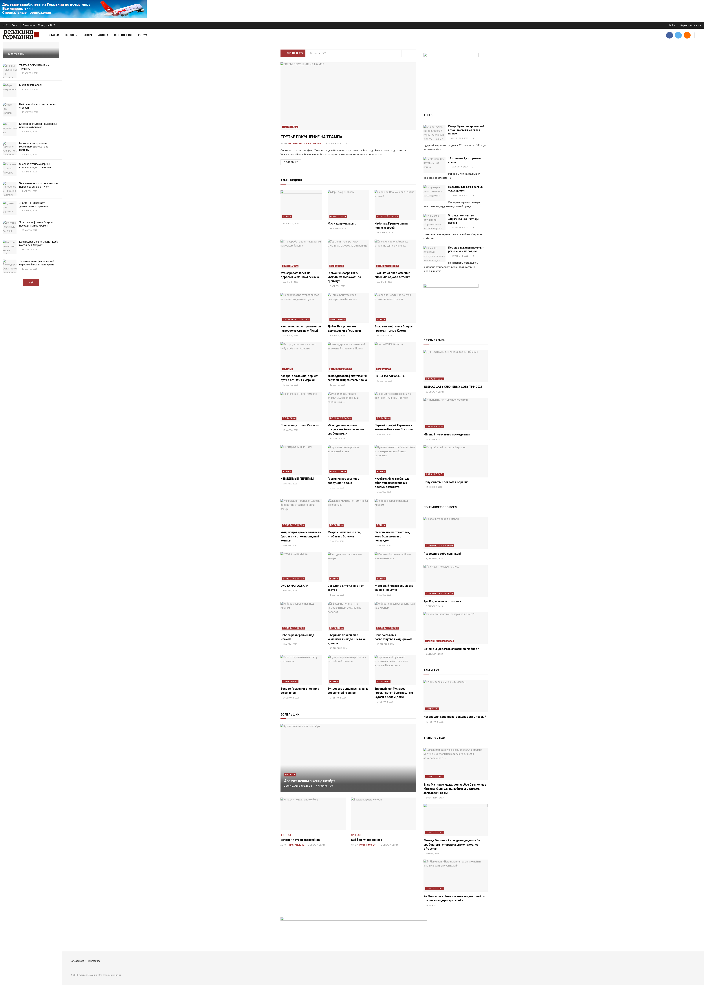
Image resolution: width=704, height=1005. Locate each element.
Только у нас (434, 777)
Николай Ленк (296, 845)
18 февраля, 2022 (434, 722)
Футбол (290, 775)
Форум (142, 35)
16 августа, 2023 (458, 167)
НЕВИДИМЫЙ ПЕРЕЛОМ (297, 478)
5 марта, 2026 (383, 492)
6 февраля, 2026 (290, 698)
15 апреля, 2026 (337, 228)
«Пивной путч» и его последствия (446, 434)
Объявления (123, 35)
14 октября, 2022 (459, 256)
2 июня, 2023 (432, 854)
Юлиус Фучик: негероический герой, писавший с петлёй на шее (466, 130)
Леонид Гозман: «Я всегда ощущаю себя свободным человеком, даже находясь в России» (451, 844)
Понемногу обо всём (439, 546)
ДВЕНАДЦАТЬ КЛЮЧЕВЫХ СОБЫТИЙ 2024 (452, 386)
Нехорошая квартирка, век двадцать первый (454, 716)
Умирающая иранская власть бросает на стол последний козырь (300, 536)
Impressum (94, 961)
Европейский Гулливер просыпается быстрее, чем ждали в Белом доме (394, 693)
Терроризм (290, 127)
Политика (289, 418)
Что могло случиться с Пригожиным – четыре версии (463, 219)
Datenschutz (77, 961)
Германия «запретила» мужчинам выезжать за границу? (33, 146)
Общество (336, 266)
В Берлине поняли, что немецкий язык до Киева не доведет (347, 639)
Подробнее (291, 162)
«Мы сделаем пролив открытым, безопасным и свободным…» (346, 429)
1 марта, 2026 (336, 595)
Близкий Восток (387, 216)
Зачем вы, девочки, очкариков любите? (451, 649)
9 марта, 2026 (383, 434)
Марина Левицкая (302, 786)
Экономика (290, 266)
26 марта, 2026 (384, 335)
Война (287, 216)
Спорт (87, 35)
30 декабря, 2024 (434, 392)
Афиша (103, 35)
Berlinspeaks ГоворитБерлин (304, 143)
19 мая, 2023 (431, 905)
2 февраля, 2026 (384, 702)
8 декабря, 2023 (324, 786)
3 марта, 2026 (336, 541)
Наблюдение (338, 216)
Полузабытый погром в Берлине (445, 482)
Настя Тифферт (367, 845)
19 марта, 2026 (290, 385)
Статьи (54, 35)
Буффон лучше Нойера (366, 840)
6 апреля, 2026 (290, 282)
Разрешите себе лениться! (442, 553)
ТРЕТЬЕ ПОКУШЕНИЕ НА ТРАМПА (311, 137)
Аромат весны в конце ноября (309, 781)
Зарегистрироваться (690, 25)
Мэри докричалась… (31, 84)
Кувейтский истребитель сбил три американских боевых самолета (392, 483)
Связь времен (435, 379)
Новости (71, 35)
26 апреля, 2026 (332, 143)
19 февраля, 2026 (338, 648)
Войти (672, 25)
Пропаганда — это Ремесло (299, 425)
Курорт (287, 369)
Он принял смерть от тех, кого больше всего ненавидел (392, 536)
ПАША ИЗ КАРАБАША (389, 376)
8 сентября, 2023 (459, 138)
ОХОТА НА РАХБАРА (294, 586)
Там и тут (432, 709)
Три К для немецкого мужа (442, 601)
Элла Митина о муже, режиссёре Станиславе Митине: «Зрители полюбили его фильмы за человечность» (454, 789)
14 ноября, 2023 (433, 439)
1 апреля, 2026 (290, 335)
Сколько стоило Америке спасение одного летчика (337, 53)
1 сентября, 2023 (459, 227)
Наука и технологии (296, 319)
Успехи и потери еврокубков (300, 840)
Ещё (31, 282)
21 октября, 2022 (459, 195)
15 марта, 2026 (337, 438)
